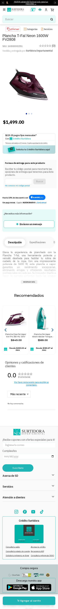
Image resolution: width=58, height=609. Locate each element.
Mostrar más (29, 282)
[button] (4, 9)
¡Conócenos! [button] (41, 202)
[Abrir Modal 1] (37, 197)
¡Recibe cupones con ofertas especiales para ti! (28, 439)
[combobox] (28, 19)
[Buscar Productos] (51, 19)
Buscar (39, 181)
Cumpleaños (9, 450)
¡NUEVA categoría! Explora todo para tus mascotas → (31, 2)
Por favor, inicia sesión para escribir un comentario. (31, 383)
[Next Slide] (55, 3)
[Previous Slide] (3, 3)
